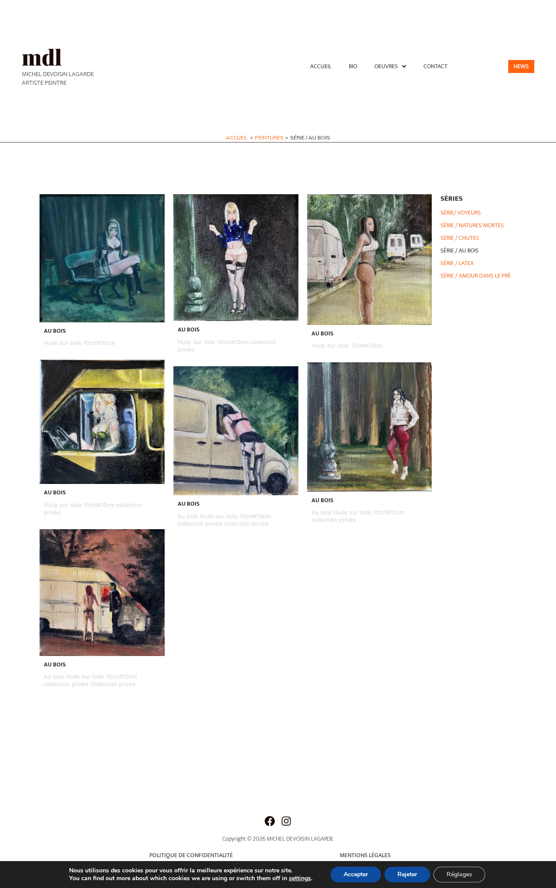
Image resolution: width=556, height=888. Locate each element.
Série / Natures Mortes (472, 225)
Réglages (459, 874)
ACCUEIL (320, 66)
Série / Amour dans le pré (475, 276)
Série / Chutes (459, 238)
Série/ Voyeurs (460, 213)
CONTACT (435, 66)
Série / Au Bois (459, 250)
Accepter (356, 874)
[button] (390, 66)
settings (300, 878)
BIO (353, 66)
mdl (42, 56)
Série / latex (456, 263)
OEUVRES (386, 66)
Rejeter (407, 874)
